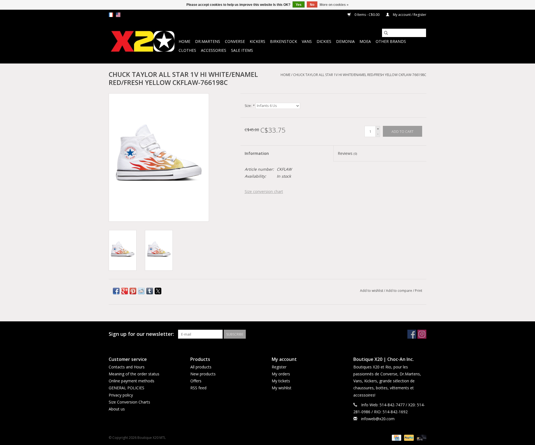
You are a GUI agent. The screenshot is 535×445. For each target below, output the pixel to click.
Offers (195, 380)
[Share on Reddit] (141, 291)
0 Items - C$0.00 (367, 14)
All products (200, 367)
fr (111, 15)
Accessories (213, 50)
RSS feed (198, 387)
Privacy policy (121, 395)
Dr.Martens (207, 41)
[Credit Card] (396, 437)
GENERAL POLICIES (126, 387)
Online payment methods (131, 380)
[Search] (386, 32)
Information (257, 153)
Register (279, 367)
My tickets (281, 380)
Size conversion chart (264, 191)
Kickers (257, 41)
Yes (298, 5)
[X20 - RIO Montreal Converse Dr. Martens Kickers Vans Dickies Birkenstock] (143, 42)
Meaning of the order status (134, 373)
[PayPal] (408, 437)
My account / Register (409, 14)
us (118, 15)
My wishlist (281, 387)
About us (117, 409)
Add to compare (399, 290)
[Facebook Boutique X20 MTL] (411, 334)
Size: (249, 105)
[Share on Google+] (124, 291)
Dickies (324, 41)
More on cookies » (334, 5)
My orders (281, 373)
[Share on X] (158, 291)
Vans (307, 41)
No (312, 5)
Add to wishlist (372, 290)
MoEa (365, 41)
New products (203, 373)
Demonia (345, 41)
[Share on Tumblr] (149, 291)
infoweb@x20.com (378, 418)
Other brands (391, 41)
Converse (235, 41)
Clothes (187, 50)
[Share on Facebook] (116, 291)
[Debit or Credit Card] (420, 437)
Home (184, 41)
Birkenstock (283, 41)
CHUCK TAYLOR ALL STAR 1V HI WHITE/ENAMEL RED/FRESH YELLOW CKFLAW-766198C (359, 74)
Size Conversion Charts (129, 402)
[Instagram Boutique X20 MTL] (421, 334)
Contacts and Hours (127, 367)
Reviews (347, 153)
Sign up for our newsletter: (141, 334)
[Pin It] (133, 291)
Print (418, 290)
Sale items (242, 50)
